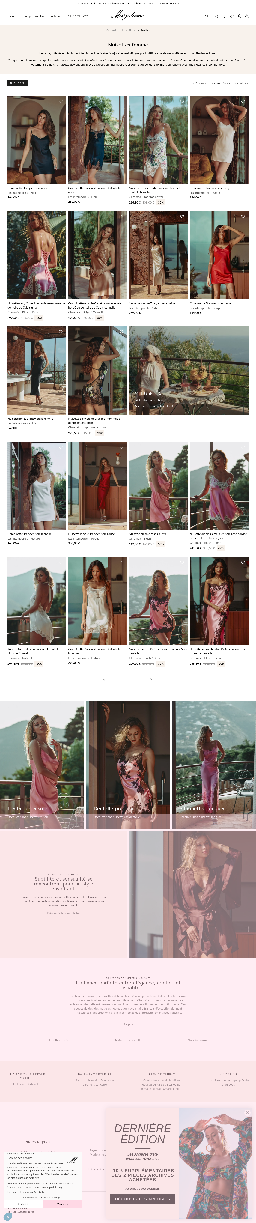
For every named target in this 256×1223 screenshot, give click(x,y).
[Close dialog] (247, 1112)
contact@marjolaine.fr (22, 1211)
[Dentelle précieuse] (128, 765)
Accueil (111, 30)
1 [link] (104, 680)
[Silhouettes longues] (214, 765)
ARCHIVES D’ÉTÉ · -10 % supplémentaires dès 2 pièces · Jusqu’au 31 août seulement (128, 3)
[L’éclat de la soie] (42, 765)
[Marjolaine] (128, 16)
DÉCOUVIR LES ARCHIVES (142, 1199)
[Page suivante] (151, 679)
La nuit (126, 30)
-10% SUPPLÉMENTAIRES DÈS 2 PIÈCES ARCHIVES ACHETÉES (142, 1175)
